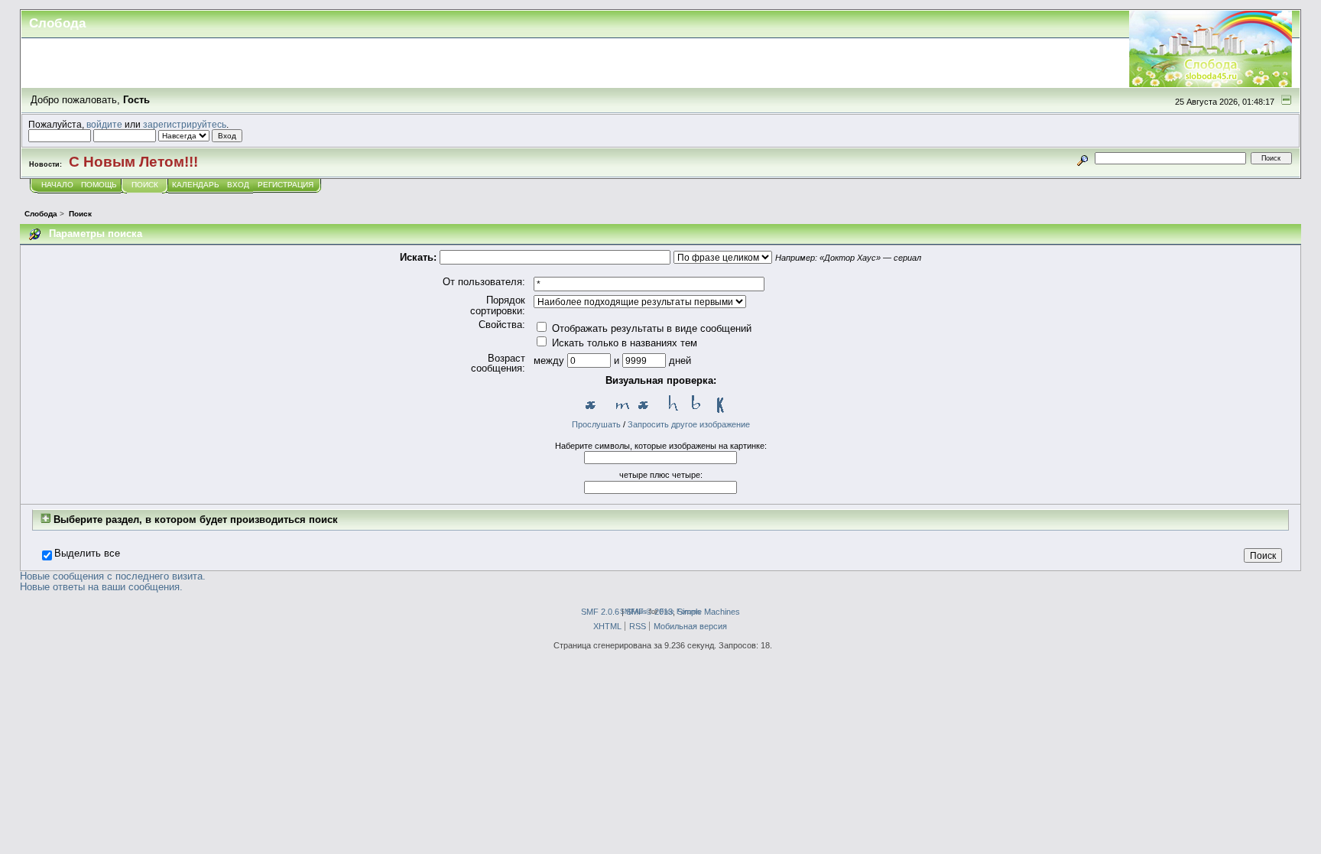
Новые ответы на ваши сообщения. (101, 587)
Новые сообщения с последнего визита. (113, 576)
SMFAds (633, 611)
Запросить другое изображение (689, 424)
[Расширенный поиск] (1082, 158)
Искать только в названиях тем (623, 343)
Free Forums (680, 611)
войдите (104, 124)
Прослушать (596, 424)
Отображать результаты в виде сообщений (650, 328)
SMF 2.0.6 (600, 611)
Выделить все (87, 553)
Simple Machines (708, 611)
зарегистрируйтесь (184, 124)
